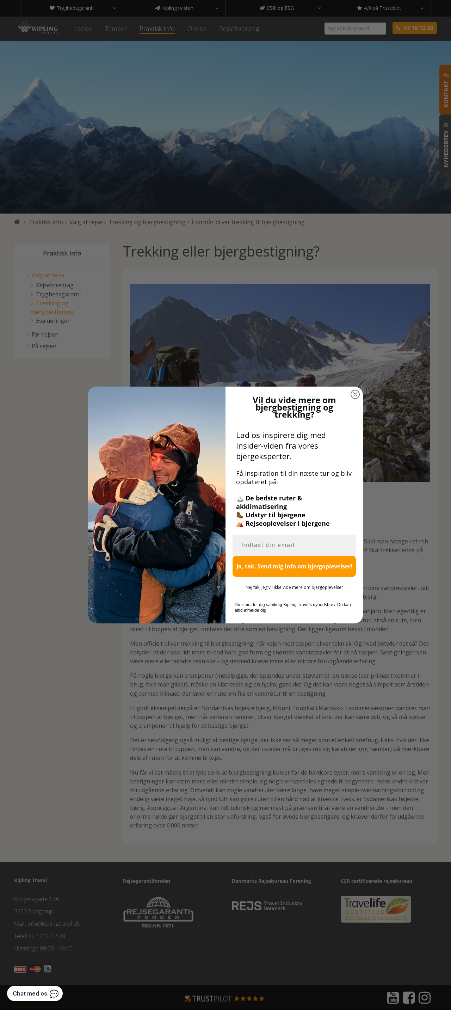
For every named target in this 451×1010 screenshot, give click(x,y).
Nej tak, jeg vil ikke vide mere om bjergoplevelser (294, 587)
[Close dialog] (355, 394)
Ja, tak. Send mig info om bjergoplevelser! (294, 566)
